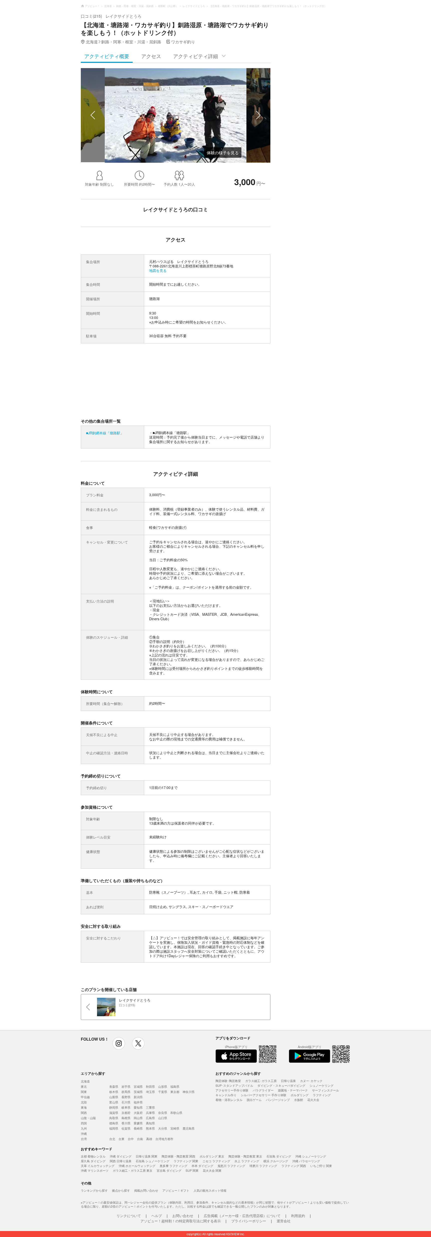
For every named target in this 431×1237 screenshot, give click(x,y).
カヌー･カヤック (311, 1081)
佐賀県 (125, 1128)
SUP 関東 (192, 1170)
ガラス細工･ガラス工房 (261, 1081)
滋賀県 (113, 1112)
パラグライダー (263, 1090)
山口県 (162, 1118)
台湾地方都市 (164, 1139)
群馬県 (125, 1091)
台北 (112, 1139)
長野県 (125, 1097)
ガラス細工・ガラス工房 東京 (132, 1170)
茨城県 (138, 1091)
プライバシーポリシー (248, 1220)
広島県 (150, 1118)
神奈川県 (189, 1091)
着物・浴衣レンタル (229, 1099)
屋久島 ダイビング (93, 1161)
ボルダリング (300, 1095)
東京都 (174, 1091)
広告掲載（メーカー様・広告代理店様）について (242, 1215)
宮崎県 (174, 1128)
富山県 (113, 1102)
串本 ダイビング (202, 1165)
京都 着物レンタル (93, 1156)
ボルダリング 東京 (212, 1156)
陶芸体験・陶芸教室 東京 (245, 1156)
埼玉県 (150, 1091)
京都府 (125, 1112)
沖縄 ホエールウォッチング (137, 1165)
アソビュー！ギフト (175, 1190)
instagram (118, 1043)
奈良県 (162, 1112)
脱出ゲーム (254, 1099)
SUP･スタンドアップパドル (234, 1085)
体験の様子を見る (223, 152)
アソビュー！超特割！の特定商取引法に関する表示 (180, 1220)
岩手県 (125, 1086)
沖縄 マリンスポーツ (94, 1170)
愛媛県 (138, 1123)
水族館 (298, 1099)
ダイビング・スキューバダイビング (281, 1085)
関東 (84, 1091)
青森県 (113, 1086)
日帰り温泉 (288, 1081)
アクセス (151, 56)
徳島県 (113, 1123)
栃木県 (113, 1091)
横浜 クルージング (275, 1161)
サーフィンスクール (325, 1090)
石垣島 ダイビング (278, 1156)
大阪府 (138, 1112)
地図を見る (158, 270)
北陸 (84, 1102)
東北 (84, 1086)
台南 (140, 1139)
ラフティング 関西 (293, 1165)
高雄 (149, 1139)
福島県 (174, 1086)
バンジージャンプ (278, 1099)
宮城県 (138, 1086)
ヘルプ (156, 1215)
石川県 (125, 1102)
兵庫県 (150, 1112)
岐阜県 (125, 1107)
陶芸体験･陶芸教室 (228, 1081)
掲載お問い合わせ (146, 1190)
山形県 (162, 1086)
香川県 (125, 1123)
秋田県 (150, 1086)
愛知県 (138, 1107)
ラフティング (322, 1095)
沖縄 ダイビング (120, 1156)
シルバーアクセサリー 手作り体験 (263, 1095)
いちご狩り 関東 (321, 1165)
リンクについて (128, 1215)
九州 (84, 1128)
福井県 (138, 1102)
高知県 (150, 1123)
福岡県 (113, 1128)
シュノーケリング (321, 1085)
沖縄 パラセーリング (306, 1161)
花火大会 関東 (212, 1170)
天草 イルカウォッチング (97, 1165)
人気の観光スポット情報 (210, 1190)
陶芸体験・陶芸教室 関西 (178, 1156)
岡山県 (138, 1118)
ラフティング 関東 (186, 1161)
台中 (131, 1139)
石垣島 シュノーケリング (152, 1161)
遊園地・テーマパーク (293, 1090)
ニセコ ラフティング (216, 1161)
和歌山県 (176, 1112)
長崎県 (138, 1128)
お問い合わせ (182, 1215)
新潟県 (138, 1097)
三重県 (150, 1107)
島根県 (125, 1118)
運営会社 (284, 1220)
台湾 (84, 1139)
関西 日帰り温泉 (120, 1161)
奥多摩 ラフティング (173, 1165)
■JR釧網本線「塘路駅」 (105, 432)
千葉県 (162, 1091)
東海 (84, 1107)
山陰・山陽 (88, 1118)
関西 (84, 1112)
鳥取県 (113, 1118)
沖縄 (84, 1133)
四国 (84, 1123)
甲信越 (85, 1097)
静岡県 (113, 1107)
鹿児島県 (189, 1128)
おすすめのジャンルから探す (238, 1073)
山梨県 (113, 1097)
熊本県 (150, 1128)
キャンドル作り (226, 1095)
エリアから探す (93, 1073)
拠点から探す (121, 1190)
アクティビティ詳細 (195, 56)
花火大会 (313, 1099)
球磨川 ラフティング (263, 1165)
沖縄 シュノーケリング (310, 1156)
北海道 (85, 1081)
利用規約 (298, 1215)
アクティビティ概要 (106, 56)
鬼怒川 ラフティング (231, 1165)
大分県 (162, 1128)
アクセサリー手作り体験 (232, 1090)
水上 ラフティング (246, 1161)
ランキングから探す (94, 1190)
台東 (121, 1139)
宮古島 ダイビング (169, 1170)
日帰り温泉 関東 (146, 1156)
